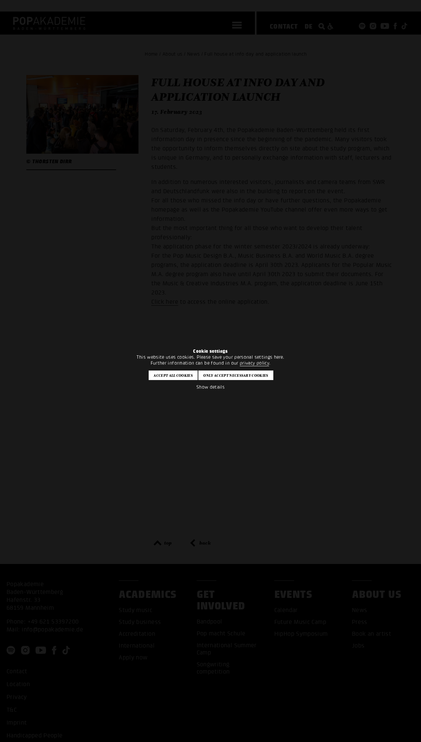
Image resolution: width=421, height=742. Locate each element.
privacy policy (254, 363)
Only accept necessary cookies (235, 375)
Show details (210, 387)
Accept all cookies (173, 375)
